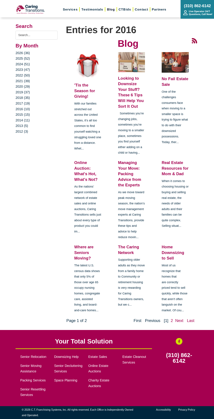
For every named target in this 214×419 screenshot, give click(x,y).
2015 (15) (23, 114)
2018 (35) (23, 98)
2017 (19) (23, 103)
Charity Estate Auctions (98, 383)
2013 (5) (22, 126)
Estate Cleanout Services (134, 359)
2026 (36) (23, 53)
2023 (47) (23, 69)
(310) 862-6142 (179, 358)
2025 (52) (23, 58)
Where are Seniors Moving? (83, 252)
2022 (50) (23, 75)
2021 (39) (23, 81)
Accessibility (163, 409)
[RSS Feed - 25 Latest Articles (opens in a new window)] (194, 40)
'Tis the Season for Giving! (84, 91)
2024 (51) (23, 64)
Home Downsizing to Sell (173, 252)
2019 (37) (23, 92)
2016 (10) (23, 109)
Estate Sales (97, 357)
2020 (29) (23, 86)
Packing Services (33, 380)
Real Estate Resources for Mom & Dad (175, 168)
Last (190, 320)
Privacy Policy (186, 409)
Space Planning (65, 380)
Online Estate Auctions (98, 368)
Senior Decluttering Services (68, 368)
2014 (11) (23, 120)
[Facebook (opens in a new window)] (179, 341)
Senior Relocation (33, 357)
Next (179, 320)
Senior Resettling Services (32, 392)
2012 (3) (22, 131)
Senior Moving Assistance (30, 368)
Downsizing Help (66, 357)
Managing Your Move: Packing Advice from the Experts (129, 173)
